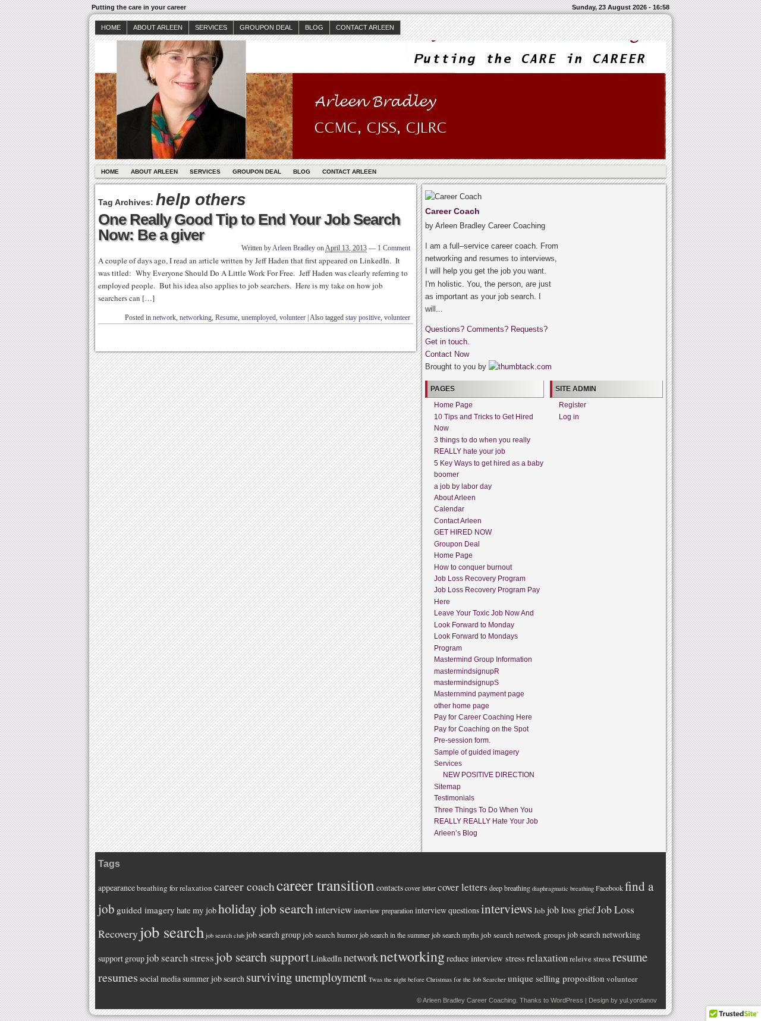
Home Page (453, 405)
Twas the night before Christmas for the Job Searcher (437, 979)
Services (211, 27)
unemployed (258, 317)
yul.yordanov (638, 1000)
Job (539, 910)
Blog (314, 27)
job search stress (180, 958)
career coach (244, 886)
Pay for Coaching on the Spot (481, 729)
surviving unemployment (306, 977)
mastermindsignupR (466, 671)
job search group (273, 934)
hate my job (196, 910)
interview (333, 909)
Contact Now (447, 354)
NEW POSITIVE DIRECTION (488, 775)
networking (196, 317)
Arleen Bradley (293, 248)
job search (172, 931)
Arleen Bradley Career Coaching (469, 1000)
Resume (226, 317)
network (164, 317)
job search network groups (523, 934)
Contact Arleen (365, 27)
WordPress (567, 1000)
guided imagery (146, 910)
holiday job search (265, 908)
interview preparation (383, 910)
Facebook (609, 888)
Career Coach (452, 211)
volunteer (292, 317)
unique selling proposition (556, 978)
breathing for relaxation (174, 887)
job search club (225, 935)
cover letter (420, 888)
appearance (116, 887)
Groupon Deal (266, 27)
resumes (118, 977)
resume (629, 956)
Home (111, 27)
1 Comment (394, 248)
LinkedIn (326, 958)
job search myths (455, 935)
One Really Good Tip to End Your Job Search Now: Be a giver (249, 227)
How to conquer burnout (473, 567)
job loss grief (571, 909)
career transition (325, 885)
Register (572, 405)
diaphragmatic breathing (563, 888)
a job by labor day (463, 486)
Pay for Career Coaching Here (483, 717)
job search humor (330, 934)
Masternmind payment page (479, 694)
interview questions (447, 910)
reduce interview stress (485, 958)
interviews (506, 908)
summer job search (213, 978)
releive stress (590, 958)
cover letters (463, 887)
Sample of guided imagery (476, 752)
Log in (569, 417)
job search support (262, 956)
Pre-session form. (462, 740)
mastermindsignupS (466, 682)
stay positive (362, 317)
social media (160, 978)
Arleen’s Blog (455, 833)
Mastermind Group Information (483, 659)
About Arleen (158, 27)
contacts (389, 887)
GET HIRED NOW (463, 532)
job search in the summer (395, 935)
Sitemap (447, 787)
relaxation (547, 958)
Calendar (449, 509)
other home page (461, 706)
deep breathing (509, 888)
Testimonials (454, 798)
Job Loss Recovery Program (480, 578)
